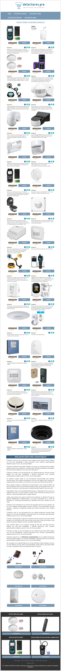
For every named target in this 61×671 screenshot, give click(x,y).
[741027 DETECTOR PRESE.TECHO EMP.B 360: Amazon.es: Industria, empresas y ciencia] (18, 576)
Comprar (24, 42)
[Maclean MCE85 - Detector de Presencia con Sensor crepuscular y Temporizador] (18, 318)
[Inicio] (30, 8)
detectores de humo (35, 14)
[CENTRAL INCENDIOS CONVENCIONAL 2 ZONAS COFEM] (18, 347)
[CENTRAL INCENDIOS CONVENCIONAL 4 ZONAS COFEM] (18, 432)
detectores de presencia (15, 18)
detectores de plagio (45, 614)
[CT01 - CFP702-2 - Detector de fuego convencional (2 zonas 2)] (42, 404)
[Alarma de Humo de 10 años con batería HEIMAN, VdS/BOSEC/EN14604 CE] (42, 595)
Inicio (9, 14)
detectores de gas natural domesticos (45, 637)
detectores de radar (30, 18)
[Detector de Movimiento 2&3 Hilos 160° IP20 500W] (42, 233)
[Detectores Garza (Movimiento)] (42, 318)
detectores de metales (20, 14)
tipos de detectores (16, 637)
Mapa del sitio (30, 663)
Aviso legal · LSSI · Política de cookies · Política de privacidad (30, 660)
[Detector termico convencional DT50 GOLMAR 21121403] (18, 404)
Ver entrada (18, 567)
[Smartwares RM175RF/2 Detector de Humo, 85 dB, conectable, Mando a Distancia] (42, 576)
